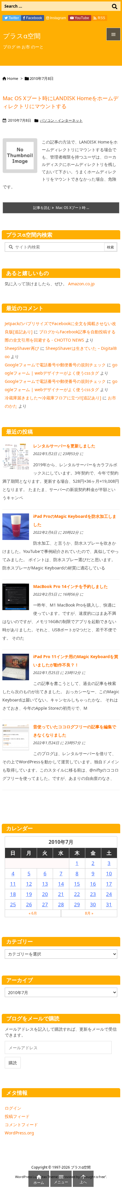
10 (109, 873)
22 (77, 894)
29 (77, 904)
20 (45, 894)
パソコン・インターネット (61, 120)
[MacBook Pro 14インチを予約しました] (15, 596)
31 (109, 904)
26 (29, 904)
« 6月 (33, 913)
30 (93, 904)
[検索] (114, 6)
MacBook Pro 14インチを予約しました (70, 586)
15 (77, 883)
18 (13, 894)
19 (29, 894)
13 (45, 883)
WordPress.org (19, 1133)
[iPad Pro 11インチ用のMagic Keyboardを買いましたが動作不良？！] (15, 666)
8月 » (89, 913)
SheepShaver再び (22, 348)
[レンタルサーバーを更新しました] (15, 456)
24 (109, 894)
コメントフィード (21, 1124)
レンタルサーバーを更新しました (64, 446)
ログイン (13, 1108)
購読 (13, 1062)
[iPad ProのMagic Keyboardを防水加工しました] (15, 526)
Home (12, 78)
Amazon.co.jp (81, 283)
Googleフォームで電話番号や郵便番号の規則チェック (55, 365)
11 (13, 883)
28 (61, 904)
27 (45, 904)
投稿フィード (17, 1116)
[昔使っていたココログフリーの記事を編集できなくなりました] (15, 736)
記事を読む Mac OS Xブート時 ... (61, 207)
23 (93, 894)
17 (109, 883)
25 (13, 904)
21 (61, 894)
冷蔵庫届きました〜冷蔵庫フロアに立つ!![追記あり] (53, 398)
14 (61, 883)
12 (29, 883)
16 (93, 883)
